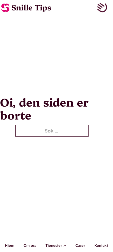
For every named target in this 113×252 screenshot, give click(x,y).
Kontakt (101, 245)
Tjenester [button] (54, 245)
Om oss (30, 245)
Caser (80, 245)
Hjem (9, 245)
